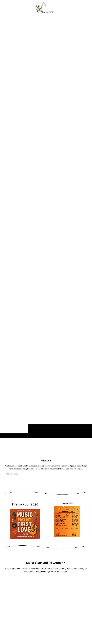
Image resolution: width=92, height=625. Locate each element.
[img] (46, 225)
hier (74, 569)
